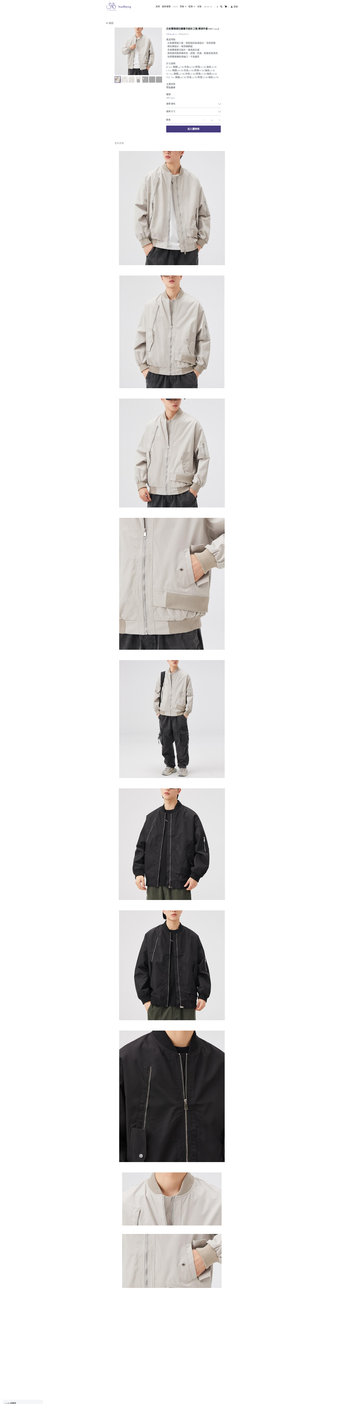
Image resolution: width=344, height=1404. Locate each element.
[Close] (205, 668)
